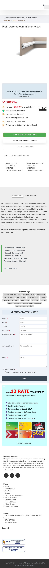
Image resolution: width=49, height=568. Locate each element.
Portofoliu (8, 491)
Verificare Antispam (8, 369)
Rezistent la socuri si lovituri (24, 306)
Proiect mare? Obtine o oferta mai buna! (21, 125)
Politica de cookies (11, 497)
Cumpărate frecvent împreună (17, 156)
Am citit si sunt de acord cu (21, 372)
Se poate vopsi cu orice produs (32, 303)
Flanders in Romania (11, 506)
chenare (43, 300)
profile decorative (33, 297)
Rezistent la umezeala (14, 303)
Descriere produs (17, 195)
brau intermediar (9, 297)
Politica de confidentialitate (13, 495)
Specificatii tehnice (31, 195)
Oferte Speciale (10, 489)
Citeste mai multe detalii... (24, 443)
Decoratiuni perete (31, 17)
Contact (7, 493)
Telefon (4, 326)
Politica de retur (10, 504)
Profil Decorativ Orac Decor (12, 294)
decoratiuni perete (28, 294)
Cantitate (5, 330)
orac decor (35, 300)
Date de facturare (8, 334)
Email (4, 322)
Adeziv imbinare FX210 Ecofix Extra (35, 164)
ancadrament (41, 294)
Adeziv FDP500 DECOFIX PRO (11, 164)
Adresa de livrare (7, 346)
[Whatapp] (17, 475)
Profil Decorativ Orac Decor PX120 (14, 20)
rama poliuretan (8, 300)
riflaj (16, 300)
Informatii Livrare (10, 502)
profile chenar (21, 297)
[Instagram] (12, 475)
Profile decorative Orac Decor (14, 17)
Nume (4, 318)
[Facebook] (6, 475)
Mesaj (4, 357)
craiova (43, 297)
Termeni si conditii (10, 500)
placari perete (25, 300)
